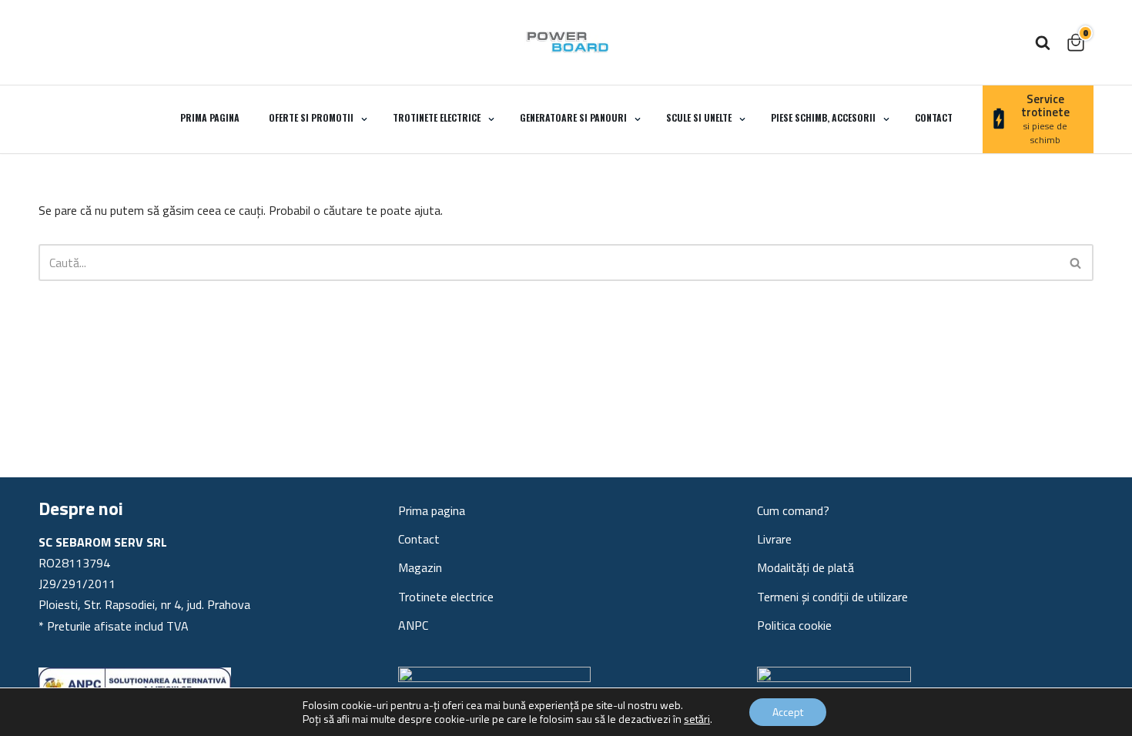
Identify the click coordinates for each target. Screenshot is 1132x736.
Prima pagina (209, 117)
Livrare (774, 539)
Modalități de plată (805, 567)
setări (697, 719)
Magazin (420, 567)
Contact (934, 117)
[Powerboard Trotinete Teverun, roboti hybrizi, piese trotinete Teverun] (566, 42)
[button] (364, 119)
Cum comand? (793, 510)
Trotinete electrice (446, 596)
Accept (787, 712)
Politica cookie (794, 625)
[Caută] (1042, 42)
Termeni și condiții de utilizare (832, 596)
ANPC (413, 625)
